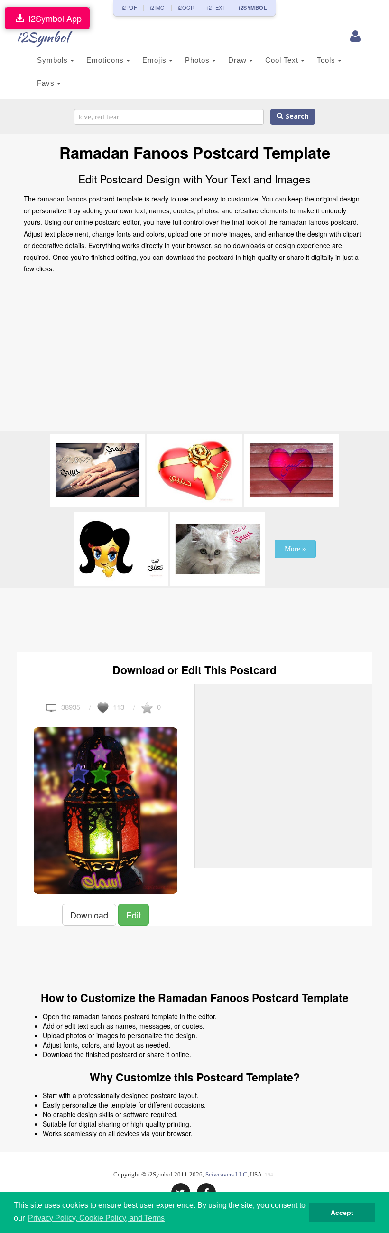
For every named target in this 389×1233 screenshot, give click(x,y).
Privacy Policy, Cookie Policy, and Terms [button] (96, 1218)
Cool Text (283, 60)
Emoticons (106, 60)
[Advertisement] (194, 355)
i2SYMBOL (253, 7)
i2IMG (157, 7)
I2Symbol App (53, 18)
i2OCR (186, 7)
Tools (327, 60)
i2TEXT (216, 7)
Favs (47, 83)
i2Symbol (43, 37)
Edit (133, 914)
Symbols (53, 60)
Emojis (155, 60)
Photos (198, 60)
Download (89, 914)
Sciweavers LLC (226, 1174)
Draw (238, 60)
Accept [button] (342, 1212)
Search (296, 116)
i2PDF (130, 7)
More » (295, 549)
